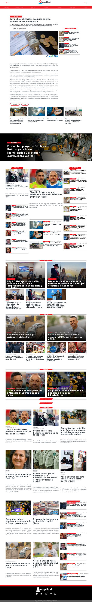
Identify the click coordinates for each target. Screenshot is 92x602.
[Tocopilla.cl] (6, 3)
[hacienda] (67, 246)
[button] (15, 104)
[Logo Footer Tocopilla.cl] (46, 591)
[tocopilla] (61, 33)
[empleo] (61, 45)
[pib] (8, 242)
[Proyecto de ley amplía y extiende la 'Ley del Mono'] (67, 191)
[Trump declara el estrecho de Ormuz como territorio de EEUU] (63, 576)
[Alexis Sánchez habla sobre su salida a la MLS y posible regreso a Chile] (61, 39)
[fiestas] (61, 51)
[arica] (67, 172)
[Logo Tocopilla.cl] (46, 4)
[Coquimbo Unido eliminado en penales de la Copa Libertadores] (67, 181)
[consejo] (8, 250)
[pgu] (67, 237)
